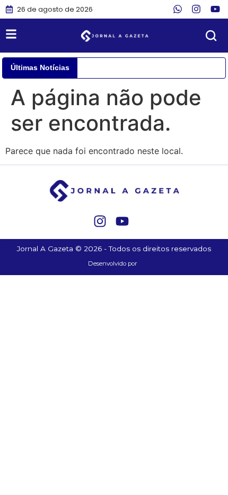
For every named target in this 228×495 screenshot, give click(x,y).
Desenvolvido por (112, 263)
